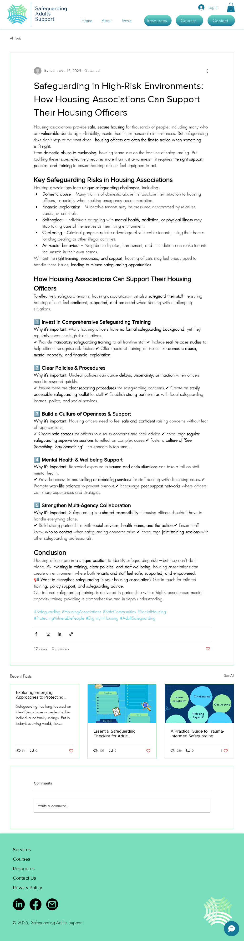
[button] (231, 7)
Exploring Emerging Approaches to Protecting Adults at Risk (39, 695)
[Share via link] (71, 634)
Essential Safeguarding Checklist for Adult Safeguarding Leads (114, 733)
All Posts (15, 38)
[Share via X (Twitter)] (48, 634)
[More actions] (207, 71)
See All (229, 675)
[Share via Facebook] (36, 634)
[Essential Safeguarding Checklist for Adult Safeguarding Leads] (122, 703)
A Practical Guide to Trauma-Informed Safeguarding (197, 733)
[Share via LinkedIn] (59, 634)
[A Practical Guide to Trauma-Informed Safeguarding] (199, 703)
